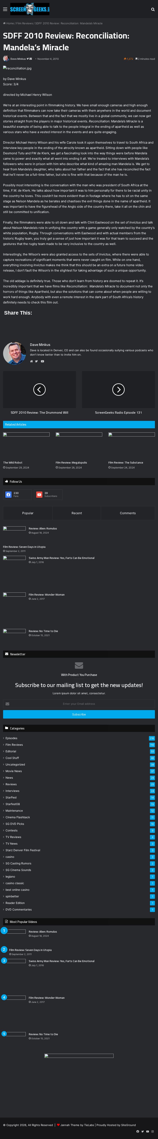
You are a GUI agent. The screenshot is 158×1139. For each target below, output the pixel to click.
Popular (28, 513)
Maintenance (14, 810)
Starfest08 (13, 804)
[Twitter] (37, 361)
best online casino (17, 889)
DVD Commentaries (19, 909)
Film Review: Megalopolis (71, 462)
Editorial (11, 751)
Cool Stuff (12, 758)
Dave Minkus (18, 58)
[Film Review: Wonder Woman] (14, 609)
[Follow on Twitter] (28, 58)
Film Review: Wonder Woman (47, 594)
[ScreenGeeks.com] (29, 9)
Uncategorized (15, 764)
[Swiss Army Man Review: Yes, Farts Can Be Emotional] (14, 572)
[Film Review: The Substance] (131, 445)
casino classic (15, 883)
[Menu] (5, 10)
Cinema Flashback (18, 817)
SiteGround (128, 1125)
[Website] (32, 361)
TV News (11, 843)
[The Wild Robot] (26, 445)
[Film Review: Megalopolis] (79, 445)
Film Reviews (24, 23)
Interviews (12, 791)
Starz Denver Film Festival (23, 850)
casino (10, 856)
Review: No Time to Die (43, 631)
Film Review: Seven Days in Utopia (24, 546)
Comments (128, 513)
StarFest (11, 797)
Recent (77, 513)
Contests (11, 830)
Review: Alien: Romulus (43, 528)
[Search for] (153, 10)
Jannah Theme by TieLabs (77, 1125)
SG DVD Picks (15, 823)
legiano (10, 876)
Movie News (14, 771)
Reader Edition (15, 903)
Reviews (11, 784)
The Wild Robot (12, 462)
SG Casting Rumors (18, 863)
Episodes (11, 738)
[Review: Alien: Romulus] (14, 534)
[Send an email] (30, 58)
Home (10, 23)
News (9, 777)
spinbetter (12, 896)
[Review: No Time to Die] (14, 636)
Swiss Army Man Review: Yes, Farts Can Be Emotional (61, 558)
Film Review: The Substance (125, 462)
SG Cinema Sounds (18, 870)
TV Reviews (13, 837)
